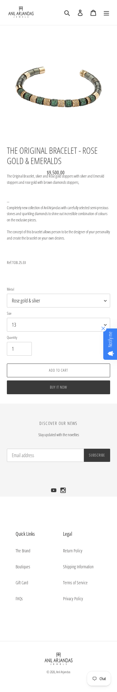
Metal (10, 289)
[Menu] (106, 12)
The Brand (23, 551)
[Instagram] (63, 492)
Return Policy (72, 551)
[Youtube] (54, 492)
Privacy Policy (73, 599)
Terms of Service (75, 583)
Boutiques (23, 567)
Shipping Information (78, 567)
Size (9, 313)
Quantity (12, 337)
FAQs (19, 599)
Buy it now (58, 387)
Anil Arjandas (63, 671)
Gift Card (22, 583)
